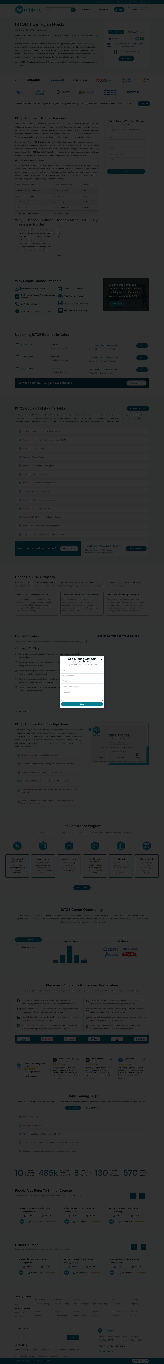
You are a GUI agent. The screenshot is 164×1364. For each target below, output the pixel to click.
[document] (82, 682)
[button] (101, 659)
